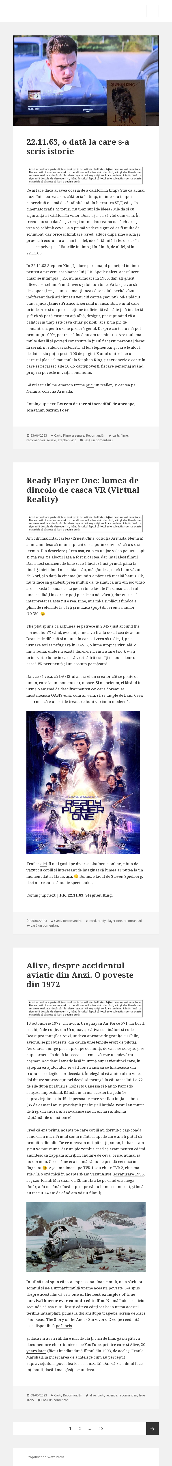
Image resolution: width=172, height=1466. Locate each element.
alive (92, 1395)
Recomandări (95, 435)
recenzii (111, 1395)
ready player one (110, 921)
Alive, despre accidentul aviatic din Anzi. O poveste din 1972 (80, 974)
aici (90, 384)
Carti (57, 435)
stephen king (67, 440)
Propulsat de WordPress (45, 1457)
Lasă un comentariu (98, 440)
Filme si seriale (73, 435)
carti (115, 435)
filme (124, 435)
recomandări (35, 440)
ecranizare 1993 (129, 1174)
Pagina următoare (152, 1428)
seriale (51, 440)
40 (102, 1428)
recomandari (128, 1395)
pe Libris (64, 1325)
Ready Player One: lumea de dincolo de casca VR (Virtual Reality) (83, 489)
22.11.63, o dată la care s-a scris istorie (77, 146)
